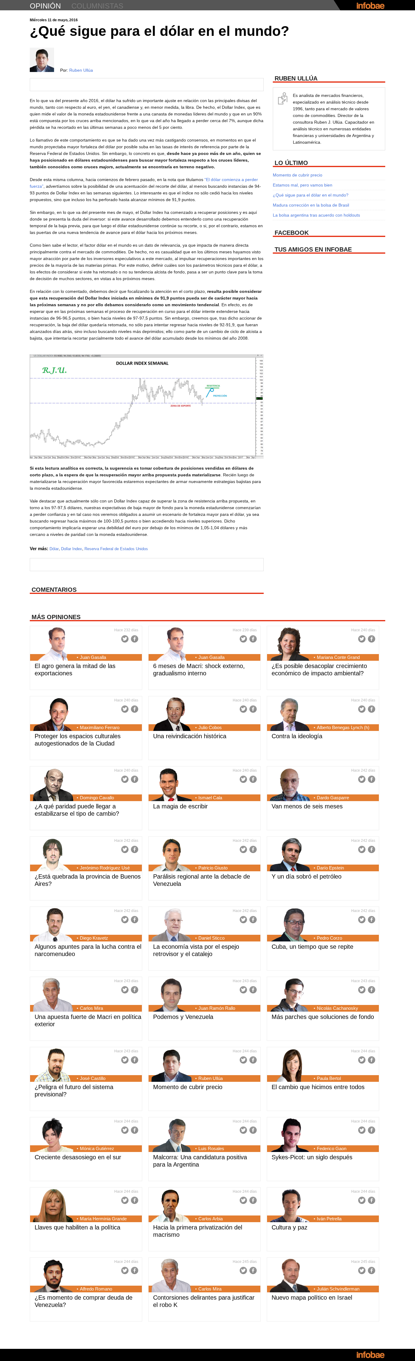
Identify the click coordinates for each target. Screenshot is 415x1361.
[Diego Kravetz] (53, 925)
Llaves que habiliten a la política (77, 1227)
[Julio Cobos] (171, 715)
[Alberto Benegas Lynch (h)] (290, 715)
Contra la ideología (297, 736)
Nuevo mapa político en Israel (312, 1297)
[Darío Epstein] (290, 855)
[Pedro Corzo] (290, 925)
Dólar (54, 549)
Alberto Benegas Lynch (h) (343, 727)
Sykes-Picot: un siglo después (312, 1157)
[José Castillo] (53, 1066)
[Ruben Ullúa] (171, 1066)
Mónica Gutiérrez (97, 1148)
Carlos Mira (91, 1008)
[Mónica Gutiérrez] (53, 1136)
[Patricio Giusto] (171, 855)
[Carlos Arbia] (171, 1206)
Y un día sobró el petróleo (306, 876)
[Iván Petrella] (290, 1206)
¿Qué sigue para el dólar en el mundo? (310, 195)
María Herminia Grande (103, 1218)
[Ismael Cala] (171, 785)
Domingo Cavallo (97, 797)
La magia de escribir (180, 806)
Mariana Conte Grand (338, 657)
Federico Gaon (331, 1148)
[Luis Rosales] (171, 1136)
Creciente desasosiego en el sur (78, 1157)
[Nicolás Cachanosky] (290, 995)
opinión (45, 6)
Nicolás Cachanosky (337, 1008)
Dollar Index (71, 549)
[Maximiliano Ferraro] (53, 715)
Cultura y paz (289, 1227)
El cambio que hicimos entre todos (318, 1087)
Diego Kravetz (94, 938)
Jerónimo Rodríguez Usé (105, 867)
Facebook (134, 639)
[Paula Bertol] (290, 1066)
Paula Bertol (329, 1078)
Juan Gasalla (93, 657)
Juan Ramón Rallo (216, 1008)
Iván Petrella (329, 1218)
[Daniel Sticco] (171, 925)
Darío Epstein (330, 867)
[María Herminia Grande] (53, 1206)
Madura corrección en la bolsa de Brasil (311, 205)
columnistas (97, 6)
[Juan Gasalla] (53, 645)
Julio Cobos (210, 727)
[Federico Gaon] (290, 1136)
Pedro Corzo (329, 938)
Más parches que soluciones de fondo (323, 1016)
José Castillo (92, 1078)
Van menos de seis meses (307, 806)
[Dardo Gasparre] (290, 785)
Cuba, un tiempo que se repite (312, 946)
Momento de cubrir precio (297, 175)
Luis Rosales (211, 1148)
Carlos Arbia (210, 1218)
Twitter (125, 639)
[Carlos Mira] (53, 995)
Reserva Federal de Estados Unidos (116, 549)
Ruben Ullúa (81, 70)
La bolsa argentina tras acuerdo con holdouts (316, 215)
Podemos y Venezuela (183, 1016)
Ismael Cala (210, 797)
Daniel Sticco (211, 938)
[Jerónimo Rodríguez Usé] (53, 855)
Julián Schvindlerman (338, 1288)
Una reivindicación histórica (189, 736)
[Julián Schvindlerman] (290, 1276)
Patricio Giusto (213, 867)
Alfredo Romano (96, 1288)
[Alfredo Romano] (53, 1276)
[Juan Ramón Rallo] (171, 995)
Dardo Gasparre (333, 797)
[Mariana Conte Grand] (290, 645)
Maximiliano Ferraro (99, 727)
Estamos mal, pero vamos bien (302, 185)
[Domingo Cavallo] (53, 785)
